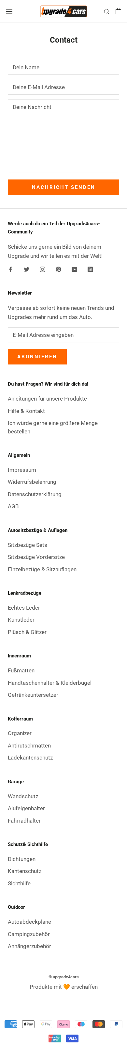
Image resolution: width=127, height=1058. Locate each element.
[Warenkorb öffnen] (118, 11)
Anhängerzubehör (29, 946)
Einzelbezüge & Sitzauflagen (42, 569)
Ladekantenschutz (30, 757)
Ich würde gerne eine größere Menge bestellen (53, 427)
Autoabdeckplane (29, 922)
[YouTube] (74, 268)
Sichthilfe (19, 883)
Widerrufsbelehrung (32, 482)
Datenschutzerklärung (35, 494)
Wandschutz (23, 796)
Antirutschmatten (29, 745)
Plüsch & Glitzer (27, 632)
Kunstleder (21, 619)
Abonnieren (37, 357)
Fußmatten (21, 670)
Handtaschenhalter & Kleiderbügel (50, 683)
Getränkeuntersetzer (33, 695)
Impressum (22, 470)
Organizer (20, 733)
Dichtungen (21, 859)
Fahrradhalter (24, 820)
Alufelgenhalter (26, 808)
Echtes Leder (24, 607)
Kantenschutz (24, 871)
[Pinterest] (58, 268)
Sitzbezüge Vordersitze (36, 557)
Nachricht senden (63, 187)
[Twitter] (26, 268)
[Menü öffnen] (9, 11)
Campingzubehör (29, 934)
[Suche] (107, 11)
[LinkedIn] (90, 268)
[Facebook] (10, 268)
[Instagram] (42, 268)
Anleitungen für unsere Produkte (47, 398)
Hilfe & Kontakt (26, 411)
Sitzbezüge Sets (27, 545)
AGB (13, 506)
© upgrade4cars (64, 976)
